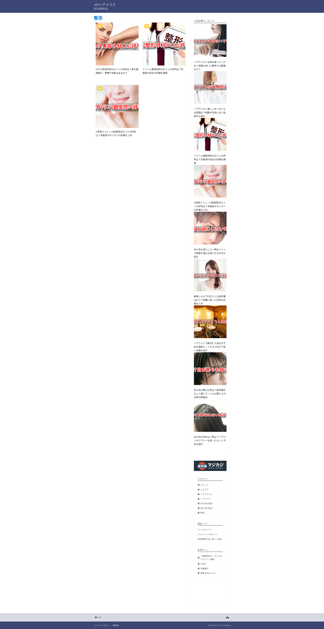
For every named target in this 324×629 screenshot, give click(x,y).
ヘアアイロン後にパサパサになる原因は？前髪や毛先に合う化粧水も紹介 (210, 112)
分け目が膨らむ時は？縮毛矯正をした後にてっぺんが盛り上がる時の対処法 (210, 394)
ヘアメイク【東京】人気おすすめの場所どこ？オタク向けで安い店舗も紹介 (210, 347)
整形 (98, 18)
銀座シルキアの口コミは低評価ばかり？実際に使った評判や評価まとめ (210, 300)
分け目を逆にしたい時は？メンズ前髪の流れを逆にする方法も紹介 (210, 253)
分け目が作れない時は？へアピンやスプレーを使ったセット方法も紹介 (210, 440)
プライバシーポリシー (102, 625)
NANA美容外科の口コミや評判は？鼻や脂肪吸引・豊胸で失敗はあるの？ (117, 71)
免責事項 (116, 625)
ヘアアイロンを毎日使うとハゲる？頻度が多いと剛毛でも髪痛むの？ (210, 66)
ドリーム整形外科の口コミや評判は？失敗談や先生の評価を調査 (163, 71)
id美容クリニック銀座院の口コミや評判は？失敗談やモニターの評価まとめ (116, 133)
